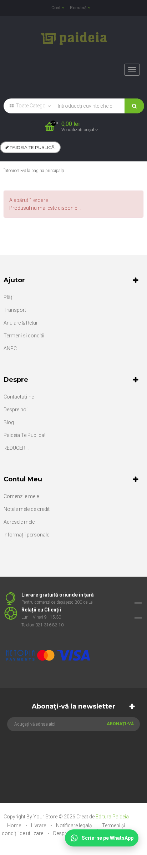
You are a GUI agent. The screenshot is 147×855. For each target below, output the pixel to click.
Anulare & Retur (21, 323)
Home (14, 825)
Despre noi (15, 409)
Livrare (39, 825)
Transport (15, 310)
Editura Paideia (112, 816)
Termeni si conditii (24, 335)
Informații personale (26, 535)
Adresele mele (19, 522)
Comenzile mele (21, 496)
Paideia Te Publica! (24, 435)
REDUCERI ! (16, 448)
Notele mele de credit (27, 509)
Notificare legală (74, 825)
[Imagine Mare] (69, 632)
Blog (9, 422)
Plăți (9, 297)
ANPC (10, 348)
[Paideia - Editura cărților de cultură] (73, 38)
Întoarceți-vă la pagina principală (34, 170)
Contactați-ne (19, 397)
